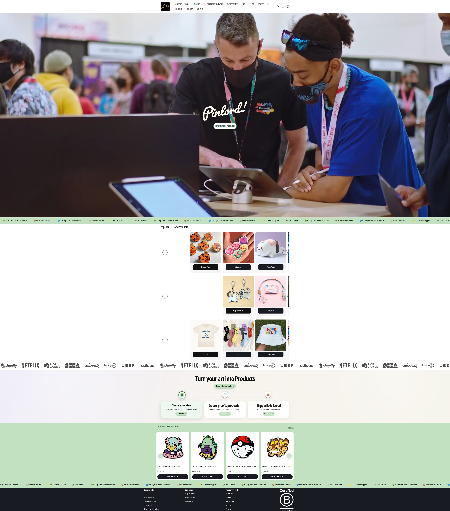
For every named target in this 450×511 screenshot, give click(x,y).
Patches (173, 267)
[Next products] (289, 456)
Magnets (271, 267)
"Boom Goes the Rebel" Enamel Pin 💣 (204, 466)
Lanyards (175, 311)
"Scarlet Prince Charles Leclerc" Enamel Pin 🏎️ (242, 466)
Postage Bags (238, 267)
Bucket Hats (173, 354)
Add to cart (173, 477)
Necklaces (237, 354)
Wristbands (205, 354)
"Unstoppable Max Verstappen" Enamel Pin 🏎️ (277, 466)
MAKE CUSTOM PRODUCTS (225, 126)
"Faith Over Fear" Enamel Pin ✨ (167, 466)
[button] (183, 4)
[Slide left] (165, 252)
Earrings (273, 311)
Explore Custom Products (225, 386)
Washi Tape (270, 354)
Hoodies (240, 311)
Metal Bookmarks (207, 311)
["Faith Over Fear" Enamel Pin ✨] (172, 448)
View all (291, 427)
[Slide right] (285, 252)
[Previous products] (160, 456)
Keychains (205, 267)
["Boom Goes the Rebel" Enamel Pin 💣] (207, 448)
